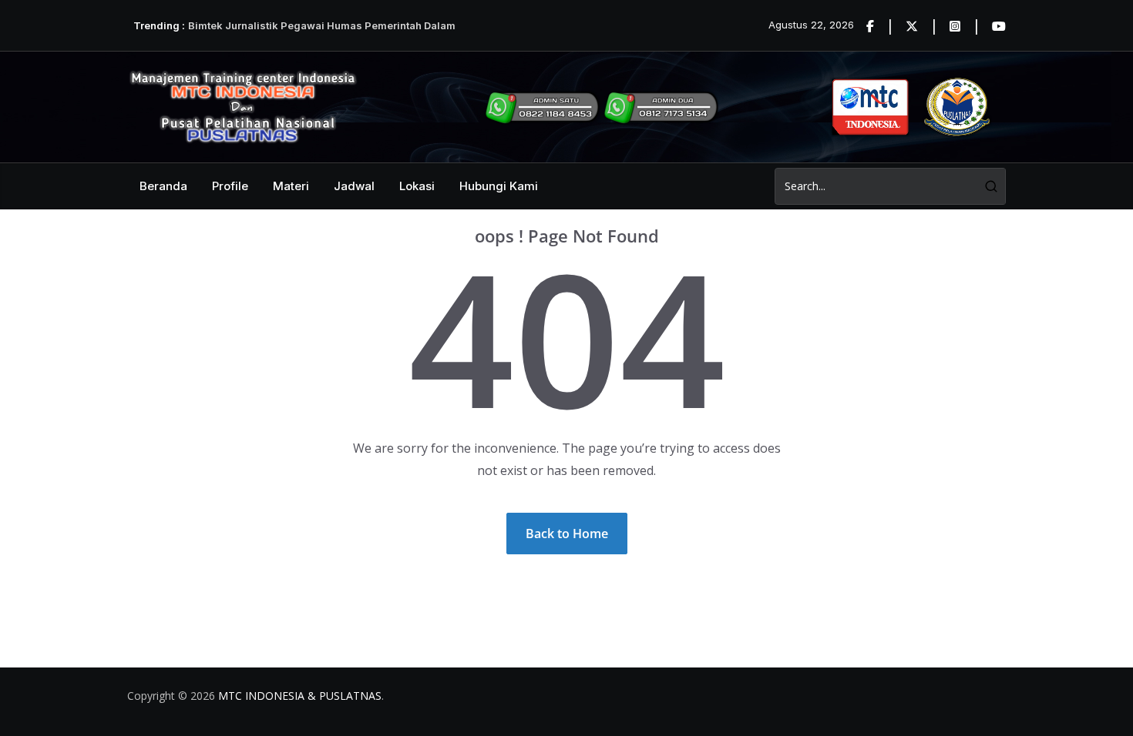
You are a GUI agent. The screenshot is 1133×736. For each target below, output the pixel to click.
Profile (230, 186)
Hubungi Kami (498, 186)
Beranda (163, 186)
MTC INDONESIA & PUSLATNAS (300, 695)
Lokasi (417, 186)
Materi (291, 186)
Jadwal (354, 186)
